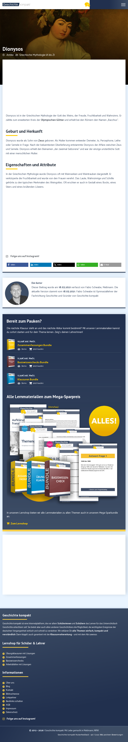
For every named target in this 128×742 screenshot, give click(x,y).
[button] (17, 265)
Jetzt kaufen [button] (38, 349)
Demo (24, 349)
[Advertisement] (64, 87)
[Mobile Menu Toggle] (123, 4)
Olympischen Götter (52, 120)
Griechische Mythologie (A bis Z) (37, 55)
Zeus (41, 141)
